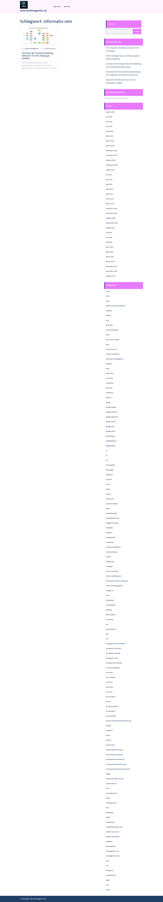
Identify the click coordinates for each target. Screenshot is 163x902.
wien (107, 860)
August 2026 (110, 112)
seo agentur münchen (113, 648)
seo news (109, 691)
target (108, 774)
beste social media (112, 339)
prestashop (110, 600)
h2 (107, 455)
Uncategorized (111, 802)
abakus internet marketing (115, 305)
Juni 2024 (109, 237)
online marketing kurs (113, 576)
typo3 (108, 798)
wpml (108, 880)
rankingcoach (110, 605)
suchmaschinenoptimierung (116, 764)
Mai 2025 (109, 184)
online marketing (112, 571)
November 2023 (111, 271)
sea (107, 624)
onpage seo (110, 590)
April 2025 (109, 189)
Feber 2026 (110, 141)
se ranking (109, 619)
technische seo (111, 783)
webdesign (110, 812)
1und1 (108, 291)
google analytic (111, 407)
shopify (108, 725)
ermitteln (109, 378)
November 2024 (111, 213)
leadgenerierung (112, 523)
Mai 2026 (109, 126)
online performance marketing (117, 581)
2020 (107, 301)
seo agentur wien (112, 658)
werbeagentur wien (113, 856)
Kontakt (67, 6)
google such (110, 426)
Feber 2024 (110, 256)
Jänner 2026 (110, 145)
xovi (107, 884)
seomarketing (111, 716)
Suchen (111, 24)
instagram (109, 474)
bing (107, 344)
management (110, 537)
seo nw (108, 701)
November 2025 (111, 155)
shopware (109, 730)
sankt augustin (111, 614)
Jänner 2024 (110, 261)
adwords (109, 310)
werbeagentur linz (112, 851)
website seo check (112, 831)
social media (110, 745)
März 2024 (109, 251)
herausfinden (110, 465)
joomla (108, 494)
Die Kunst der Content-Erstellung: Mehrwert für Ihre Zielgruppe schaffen (38, 55)
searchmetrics (111, 629)
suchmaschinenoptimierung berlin (118, 769)
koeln (108, 508)
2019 (107, 296)
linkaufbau (109, 527)
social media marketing (114, 754)
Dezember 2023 (111, 266)
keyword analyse (112, 503)
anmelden (109, 325)
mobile (108, 556)
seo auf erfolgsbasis (113, 667)
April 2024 (109, 247)
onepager (109, 566)
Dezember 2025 (111, 150)
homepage (109, 469)
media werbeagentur (113, 547)
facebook (109, 387)
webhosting (110, 822)
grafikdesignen (111, 441)
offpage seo (110, 561)
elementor (110, 373)
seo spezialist (110, 711)
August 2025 (110, 170)
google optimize (111, 412)
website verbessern (113, 836)
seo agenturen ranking (114, 662)
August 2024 (110, 227)
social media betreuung (114, 749)
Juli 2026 (109, 116)
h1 (106, 450)
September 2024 (112, 223)
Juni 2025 (109, 179)
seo (107, 638)
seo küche (109, 687)
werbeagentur (111, 846)
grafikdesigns (110, 445)
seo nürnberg (110, 696)
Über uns (56, 6)
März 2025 (109, 194)
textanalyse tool (111, 793)
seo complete (111, 677)
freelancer (109, 392)
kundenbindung (111, 513)
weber (108, 817)
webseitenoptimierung (114, 827)
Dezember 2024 (111, 208)
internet (109, 479)
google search (111, 421)
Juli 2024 (109, 232)
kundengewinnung (112, 518)
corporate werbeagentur (115, 359)
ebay (107, 368)
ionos (108, 484)
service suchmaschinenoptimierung (118, 720)
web (107, 807)
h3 (107, 460)
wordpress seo (111, 875)
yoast (108, 889)
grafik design (110, 436)
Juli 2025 (109, 174)
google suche (110, 431)
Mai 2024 (109, 242)
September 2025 (112, 165)
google (108, 402)
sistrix (108, 735)
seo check (109, 672)
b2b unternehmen (112, 330)
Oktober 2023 (110, 276)
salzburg (109, 609)
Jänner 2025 (110, 203)
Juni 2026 (109, 121)
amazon (108, 315)
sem (107, 634)
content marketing (112, 354)
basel (108, 334)
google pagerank (112, 416)
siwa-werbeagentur (32, 48)
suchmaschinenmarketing (115, 759)
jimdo (108, 489)
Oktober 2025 (111, 160)
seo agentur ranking (113, 653)
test (107, 788)
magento (109, 532)
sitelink (108, 740)
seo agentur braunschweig (115, 643)
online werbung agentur (114, 585)
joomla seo (110, 498)
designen (109, 363)
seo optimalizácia (112, 706)
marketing (109, 542)
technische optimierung (114, 778)
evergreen (109, 383)
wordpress (109, 870)
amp (107, 320)
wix (107, 865)
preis (107, 595)
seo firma (109, 682)
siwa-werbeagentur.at (33, 10)
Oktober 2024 (110, 218)
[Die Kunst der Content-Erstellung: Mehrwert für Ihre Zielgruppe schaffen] (38, 36)
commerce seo (111, 349)
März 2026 (109, 136)
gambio (108, 397)
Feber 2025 (110, 198)
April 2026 (109, 131)
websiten (109, 841)
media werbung (111, 552)
